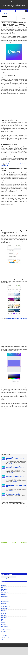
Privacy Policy (5, 637)
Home (14, 542)
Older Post (24, 542)
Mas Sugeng (16, 645)
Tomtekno (14, 2)
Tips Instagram (4, 596)
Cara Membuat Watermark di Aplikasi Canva (16, 72)
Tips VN (2, 620)
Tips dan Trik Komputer (6, 629)
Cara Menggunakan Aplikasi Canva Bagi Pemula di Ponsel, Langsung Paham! (15, 458)
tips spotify (3, 631)
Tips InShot (3, 594)
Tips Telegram (4, 617)
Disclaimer (4, 635)
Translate (11, 579)
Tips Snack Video (5, 613)
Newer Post (4, 542)
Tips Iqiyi (3, 598)
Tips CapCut (3, 587)
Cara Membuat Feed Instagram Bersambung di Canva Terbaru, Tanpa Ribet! (16, 485)
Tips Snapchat (4, 615)
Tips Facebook (4, 589)
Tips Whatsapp (4, 626)
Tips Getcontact (4, 590)
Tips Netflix (3, 603)
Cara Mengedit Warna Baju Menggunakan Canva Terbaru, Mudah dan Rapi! (16, 467)
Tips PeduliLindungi (5, 606)
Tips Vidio (3, 622)
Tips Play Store (4, 608)
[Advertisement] (14, 105)
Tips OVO (3, 605)
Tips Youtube (4, 628)
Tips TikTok (3, 619)
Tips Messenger (4, 599)
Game (2, 583)
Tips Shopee (3, 612)
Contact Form (5, 642)
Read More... (10, 463)
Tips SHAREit (4, 610)
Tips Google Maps (5, 592)
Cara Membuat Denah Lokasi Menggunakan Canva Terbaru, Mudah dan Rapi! (16, 476)
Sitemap (4, 639)
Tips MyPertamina (5, 601)
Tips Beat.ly (3, 585)
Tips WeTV (3, 624)
